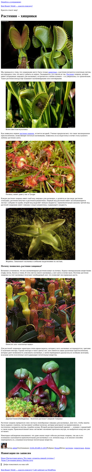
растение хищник (27, 133)
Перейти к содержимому (11, 2)
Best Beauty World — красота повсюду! (17, 6)
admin (14, 448)
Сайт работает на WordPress (44, 470)
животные (52, 72)
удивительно (79, 448)
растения (69, 448)
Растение (70, 74)
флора (87, 448)
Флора (57, 448)
